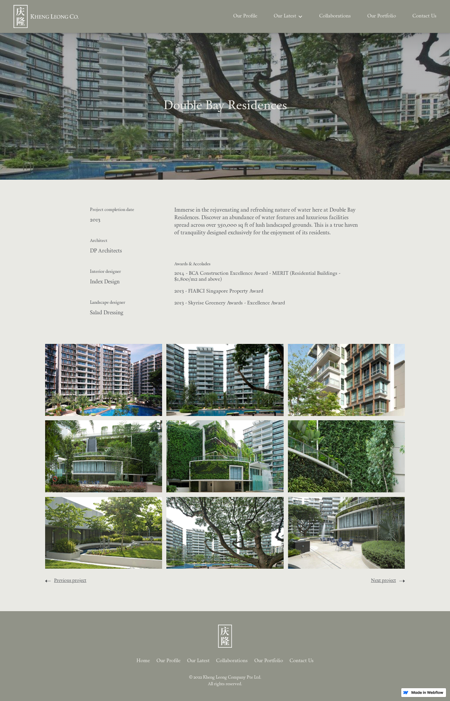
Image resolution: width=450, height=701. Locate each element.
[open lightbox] (103, 380)
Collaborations (335, 16)
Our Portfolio (381, 16)
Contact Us (424, 16)
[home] (46, 16)
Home (143, 661)
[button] (288, 16)
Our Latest (198, 661)
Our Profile (245, 16)
